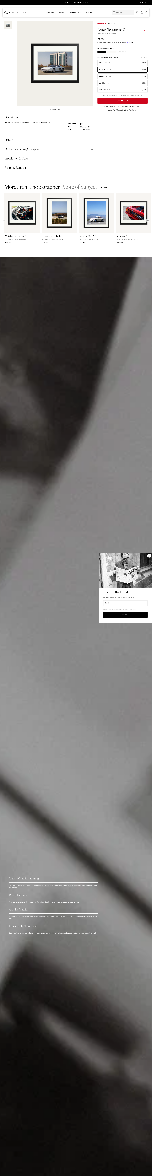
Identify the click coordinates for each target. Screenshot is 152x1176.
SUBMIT (126, 615)
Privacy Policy (128, 609)
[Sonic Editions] (15, 12)
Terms (135, 609)
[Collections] (50, 12)
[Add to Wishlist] (145, 30)
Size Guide (144, 58)
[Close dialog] (149, 555)
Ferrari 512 (121, 236)
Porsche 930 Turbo (52, 236)
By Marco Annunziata (15, 239)
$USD (142, 2)
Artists (61, 12)
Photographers (75, 12)
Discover (88, 12)
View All (103, 187)
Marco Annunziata (106, 34)
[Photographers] (75, 12)
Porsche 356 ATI (87, 236)
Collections (50, 12)
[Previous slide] (4, 220)
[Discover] (88, 12)
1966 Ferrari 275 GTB (15, 236)
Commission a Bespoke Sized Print (130, 95)
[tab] (32, 187)
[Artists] (61, 12)
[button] (106, 24)
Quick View (22, 229)
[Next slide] (147, 220)
